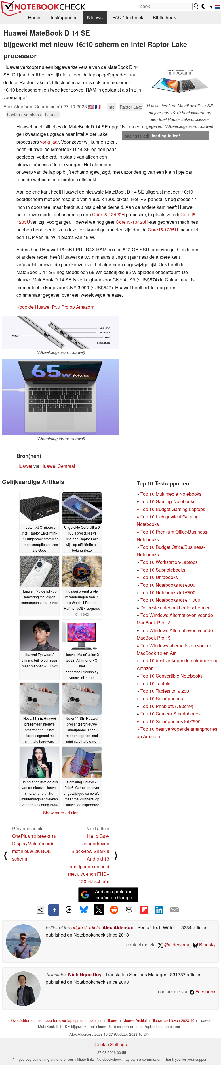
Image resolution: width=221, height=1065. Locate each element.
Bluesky (207, 944)
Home (34, 17)
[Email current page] (174, 909)
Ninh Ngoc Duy (85, 974)
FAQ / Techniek (127, 17)
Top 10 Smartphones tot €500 (169, 721)
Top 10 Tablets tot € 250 (164, 691)
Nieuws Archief (135, 1020)
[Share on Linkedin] (159, 909)
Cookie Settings (110, 1044)
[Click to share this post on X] (99, 909)
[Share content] (40, 910)
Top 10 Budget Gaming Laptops (171, 509)
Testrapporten (64, 17)
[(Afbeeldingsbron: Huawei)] (60, 332)
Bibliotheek (164, 17)
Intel (111, 107)
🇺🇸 (91, 106)
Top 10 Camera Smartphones (170, 713)
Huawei (24, 466)
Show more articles (60, 812)
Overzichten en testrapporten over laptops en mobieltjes (56, 1020)
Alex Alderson (118, 927)
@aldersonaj (176, 944)
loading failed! (136, 136)
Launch (52, 114)
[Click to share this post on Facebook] (53, 909)
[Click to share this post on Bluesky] (83, 909)
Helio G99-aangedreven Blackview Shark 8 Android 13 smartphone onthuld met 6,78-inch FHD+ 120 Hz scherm (88, 859)
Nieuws (95, 17)
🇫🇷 (98, 106)
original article (85, 927)
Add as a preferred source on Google (114, 894)
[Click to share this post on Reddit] (113, 909)
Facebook (205, 991)
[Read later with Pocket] (129, 909)
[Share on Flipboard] (144, 909)
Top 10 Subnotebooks (162, 569)
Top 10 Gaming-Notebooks (167, 501)
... (214, 17)
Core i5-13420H (108, 214)
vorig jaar (49, 141)
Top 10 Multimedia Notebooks (170, 494)
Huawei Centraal (58, 466)
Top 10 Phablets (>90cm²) (166, 706)
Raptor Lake (131, 107)
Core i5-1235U (163, 229)
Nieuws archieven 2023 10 (172, 1020)
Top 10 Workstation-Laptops (169, 562)
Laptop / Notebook (24, 114)
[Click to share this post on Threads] (68, 909)
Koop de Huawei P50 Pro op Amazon (54, 307)
